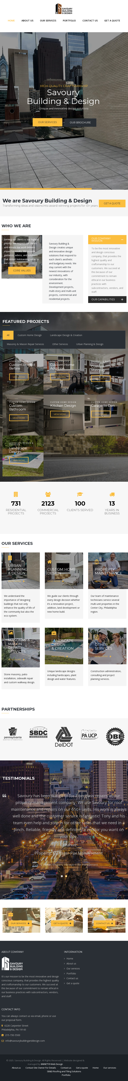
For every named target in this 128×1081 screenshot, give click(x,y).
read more (14, 581)
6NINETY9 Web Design (52, 1064)
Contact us (72, 978)
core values (22, 270)
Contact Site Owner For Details (41, 1067)
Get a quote (112, 203)
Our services (73, 968)
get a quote (61, 923)
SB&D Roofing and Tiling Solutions (64, 1071)
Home (69, 958)
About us (71, 963)
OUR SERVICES (43, 129)
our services (18, 923)
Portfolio (71, 973)
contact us (103, 923)
